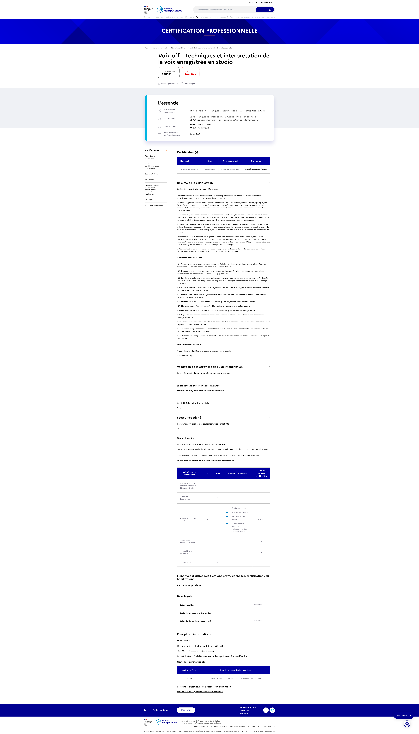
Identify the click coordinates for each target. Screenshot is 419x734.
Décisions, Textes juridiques (263, 17)
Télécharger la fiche (169, 83)
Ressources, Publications (240, 17)
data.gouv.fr (268, 726)
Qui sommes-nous (151, 17)
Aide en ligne (190, 83)
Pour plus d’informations (194, 634)
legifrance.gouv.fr (236, 726)
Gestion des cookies (206, 731)
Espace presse (159, 731)
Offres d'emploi (149, 731)
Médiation (253, 3)
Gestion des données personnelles (188, 731)
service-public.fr (254, 726)
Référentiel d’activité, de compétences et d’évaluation (200, 691)
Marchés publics (171, 731)
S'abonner (186, 709)
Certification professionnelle (173, 17)
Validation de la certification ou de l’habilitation (210, 367)
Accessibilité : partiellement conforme (235, 731)
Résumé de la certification (195, 183)
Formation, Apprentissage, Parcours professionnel (207, 17)
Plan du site (218, 731)
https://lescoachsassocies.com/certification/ (195, 650)
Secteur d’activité (189, 417)
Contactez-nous (270, 731)
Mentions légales (258, 731)
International (266, 3)
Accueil (147, 48)
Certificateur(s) (187, 152)
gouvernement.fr (199, 726)
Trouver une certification (160, 48)
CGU (250, 731)
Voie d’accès (185, 438)
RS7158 (189, 678)
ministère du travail (218, 726)
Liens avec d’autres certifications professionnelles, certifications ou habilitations (223, 577)
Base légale (184, 596)
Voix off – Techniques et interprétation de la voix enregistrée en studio (227, 110)
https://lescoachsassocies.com (256, 169)
